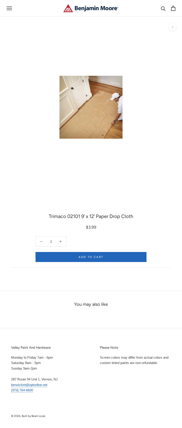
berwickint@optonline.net (29, 385)
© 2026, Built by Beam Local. (28, 416)
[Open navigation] (9, 8)
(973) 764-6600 (22, 390)
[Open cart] (173, 8)
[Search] (163, 8)
